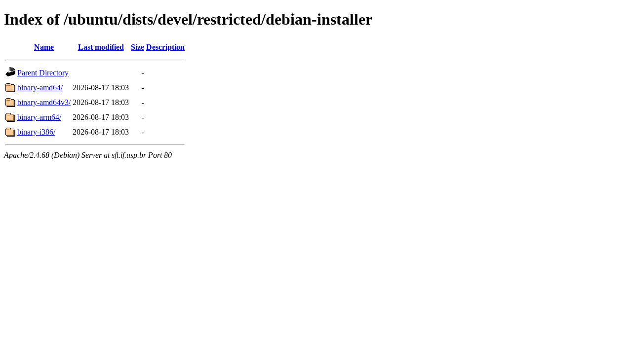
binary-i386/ (36, 132)
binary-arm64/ (39, 117)
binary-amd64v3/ (44, 102)
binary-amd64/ (40, 87)
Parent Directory (43, 73)
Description (165, 47)
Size (137, 47)
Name (44, 47)
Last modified (101, 47)
